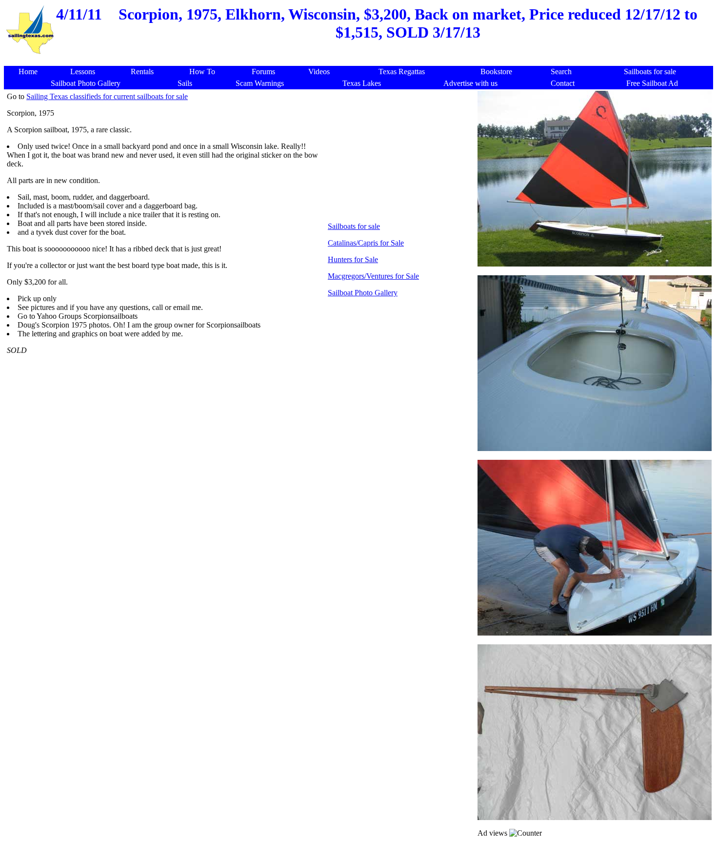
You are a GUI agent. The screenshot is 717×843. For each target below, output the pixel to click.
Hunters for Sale (353, 259)
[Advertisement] (360, 60)
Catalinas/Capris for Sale (366, 243)
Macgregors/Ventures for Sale (373, 276)
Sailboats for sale (354, 226)
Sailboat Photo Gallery (363, 292)
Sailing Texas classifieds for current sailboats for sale (107, 96)
